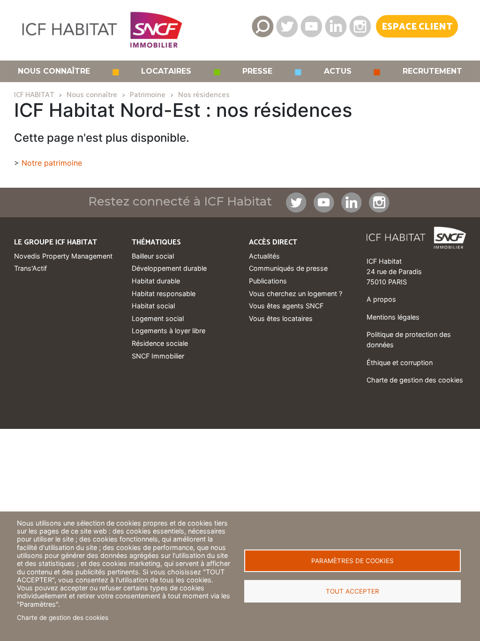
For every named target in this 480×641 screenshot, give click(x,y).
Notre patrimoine (52, 163)
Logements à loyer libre (168, 331)
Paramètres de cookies (352, 561)
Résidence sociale (160, 343)
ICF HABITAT (34, 95)
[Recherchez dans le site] (262, 26)
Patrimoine (147, 95)
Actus (338, 71)
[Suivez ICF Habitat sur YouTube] (311, 26)
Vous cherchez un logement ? (295, 294)
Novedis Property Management (63, 256)
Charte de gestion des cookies (62, 617)
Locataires (166, 71)
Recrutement (432, 71)
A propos (381, 299)
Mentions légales (393, 317)
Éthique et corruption (400, 362)
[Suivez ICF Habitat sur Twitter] (287, 26)
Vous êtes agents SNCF (286, 306)
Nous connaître (54, 71)
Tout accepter (352, 591)
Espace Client (417, 27)
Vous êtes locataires (281, 318)
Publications (268, 281)
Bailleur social (153, 256)
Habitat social (153, 306)
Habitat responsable (163, 294)
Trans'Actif (30, 268)
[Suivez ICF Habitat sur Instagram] (360, 26)
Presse (257, 71)
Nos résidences (204, 95)
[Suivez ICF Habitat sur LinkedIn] (335, 26)
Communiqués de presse (288, 268)
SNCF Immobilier (158, 356)
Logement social (158, 318)
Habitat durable (156, 281)
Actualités (264, 256)
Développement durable (169, 268)
